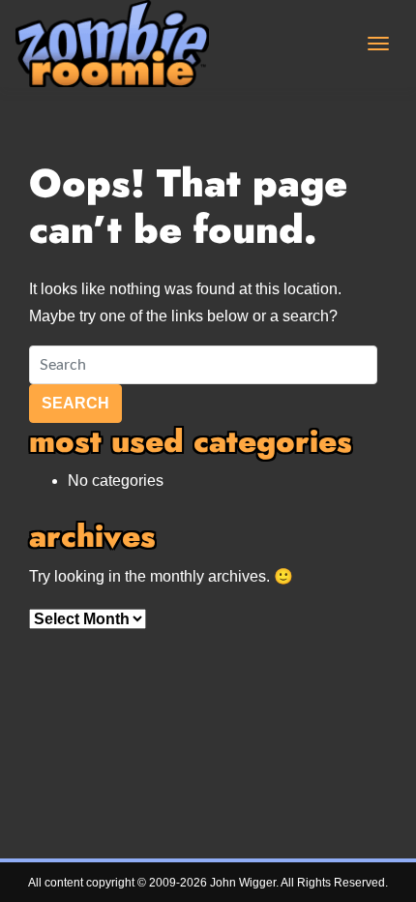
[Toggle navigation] (378, 43)
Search (75, 403)
